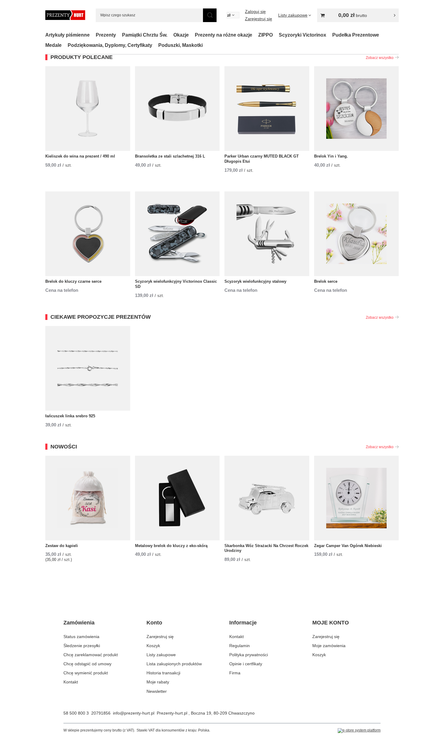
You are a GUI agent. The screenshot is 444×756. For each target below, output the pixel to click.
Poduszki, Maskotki (180, 45)
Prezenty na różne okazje (223, 34)
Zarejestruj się (258, 18)
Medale (53, 45)
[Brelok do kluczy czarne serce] (87, 233)
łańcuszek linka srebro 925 (70, 416)
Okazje (181, 34)
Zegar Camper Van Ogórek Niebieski (348, 545)
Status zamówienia (81, 636)
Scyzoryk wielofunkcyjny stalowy (255, 281)
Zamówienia (79, 623)
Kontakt (70, 681)
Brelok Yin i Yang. (331, 156)
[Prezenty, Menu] (119, 34)
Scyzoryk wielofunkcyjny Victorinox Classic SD (176, 284)
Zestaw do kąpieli (61, 545)
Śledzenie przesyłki (81, 645)
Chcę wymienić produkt (85, 672)
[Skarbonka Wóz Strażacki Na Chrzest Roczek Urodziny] (266, 498)
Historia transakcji (163, 672)
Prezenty (106, 34)
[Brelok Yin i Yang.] (356, 108)
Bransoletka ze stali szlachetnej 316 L (170, 156)
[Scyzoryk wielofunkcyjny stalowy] (266, 233)
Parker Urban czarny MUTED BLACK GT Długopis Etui (261, 159)
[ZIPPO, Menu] (275, 34)
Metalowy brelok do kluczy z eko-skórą (171, 545)
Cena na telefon (61, 290)
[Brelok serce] (356, 233)
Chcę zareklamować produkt (90, 654)
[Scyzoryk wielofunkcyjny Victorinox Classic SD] (177, 233)
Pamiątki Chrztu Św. (144, 34)
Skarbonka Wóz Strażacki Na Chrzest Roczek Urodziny (266, 548)
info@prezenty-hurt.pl (133, 713)
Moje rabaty (157, 681)
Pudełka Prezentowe (355, 34)
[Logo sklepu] (65, 15)
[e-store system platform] (359, 730)
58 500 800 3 (76, 713)
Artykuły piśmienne (67, 34)
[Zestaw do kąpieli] (87, 498)
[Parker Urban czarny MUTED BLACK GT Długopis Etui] (266, 108)
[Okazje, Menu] (191, 34)
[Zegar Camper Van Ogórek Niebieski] (356, 498)
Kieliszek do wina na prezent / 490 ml (80, 156)
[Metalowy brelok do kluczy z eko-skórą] (177, 498)
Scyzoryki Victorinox (302, 34)
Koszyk (153, 645)
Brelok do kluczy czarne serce (73, 281)
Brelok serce (325, 281)
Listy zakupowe (161, 654)
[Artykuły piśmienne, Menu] (92, 34)
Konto (154, 623)
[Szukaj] (210, 15)
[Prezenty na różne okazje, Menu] (255, 34)
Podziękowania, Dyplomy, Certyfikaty (110, 45)
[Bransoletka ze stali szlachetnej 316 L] (177, 108)
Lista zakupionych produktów (174, 663)
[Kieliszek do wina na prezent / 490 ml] (87, 108)
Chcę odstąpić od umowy (87, 663)
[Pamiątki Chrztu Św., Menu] (170, 34)
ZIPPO (265, 34)
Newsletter (156, 691)
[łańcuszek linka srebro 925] (87, 368)
